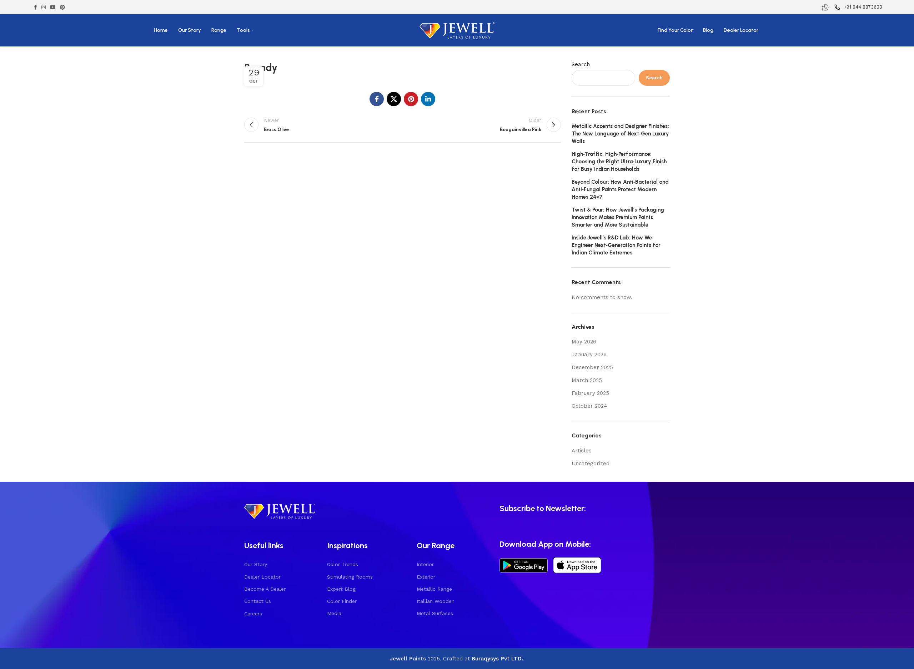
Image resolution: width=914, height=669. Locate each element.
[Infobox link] (826, 7)
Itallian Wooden (436, 601)
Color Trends (342, 564)
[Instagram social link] (43, 7)
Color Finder (342, 601)
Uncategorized (590, 463)
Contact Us (257, 601)
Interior (425, 564)
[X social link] (394, 99)
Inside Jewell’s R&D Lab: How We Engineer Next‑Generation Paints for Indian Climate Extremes (616, 245)
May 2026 (584, 341)
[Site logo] (457, 30)
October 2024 (589, 406)
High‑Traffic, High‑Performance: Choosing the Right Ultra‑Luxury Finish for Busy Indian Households (619, 161)
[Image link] (280, 510)
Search (581, 64)
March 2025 (587, 380)
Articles (582, 450)
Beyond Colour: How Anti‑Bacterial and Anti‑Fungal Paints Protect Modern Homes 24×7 (620, 189)
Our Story (255, 564)
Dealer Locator (262, 577)
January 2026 (589, 354)
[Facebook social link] (35, 7)
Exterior (426, 577)
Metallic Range (434, 589)
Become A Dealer (265, 589)
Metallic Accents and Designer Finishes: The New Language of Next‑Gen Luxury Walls (620, 133)
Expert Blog (341, 589)
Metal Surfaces (435, 613)
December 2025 (592, 367)
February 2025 (590, 393)
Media (334, 613)
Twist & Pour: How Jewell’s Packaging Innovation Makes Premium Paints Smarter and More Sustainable (618, 217)
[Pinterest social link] (62, 7)
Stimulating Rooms (350, 577)
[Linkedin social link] (428, 99)
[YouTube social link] (53, 7)
